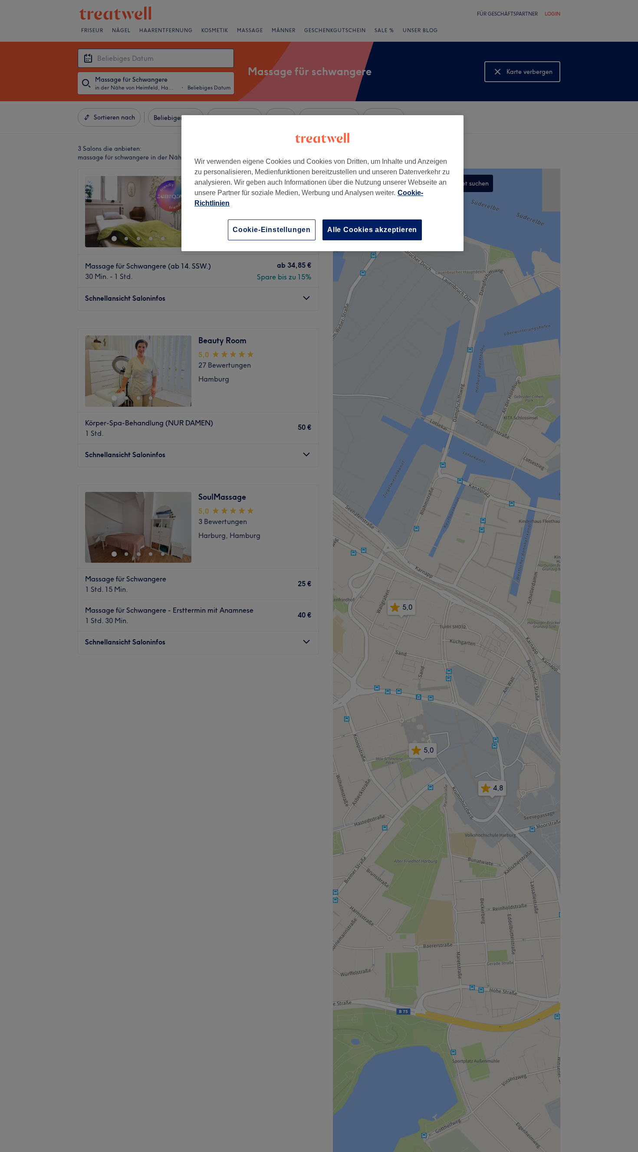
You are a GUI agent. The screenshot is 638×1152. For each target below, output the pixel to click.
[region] (322, 183)
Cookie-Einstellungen (272, 229)
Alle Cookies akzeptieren (372, 229)
